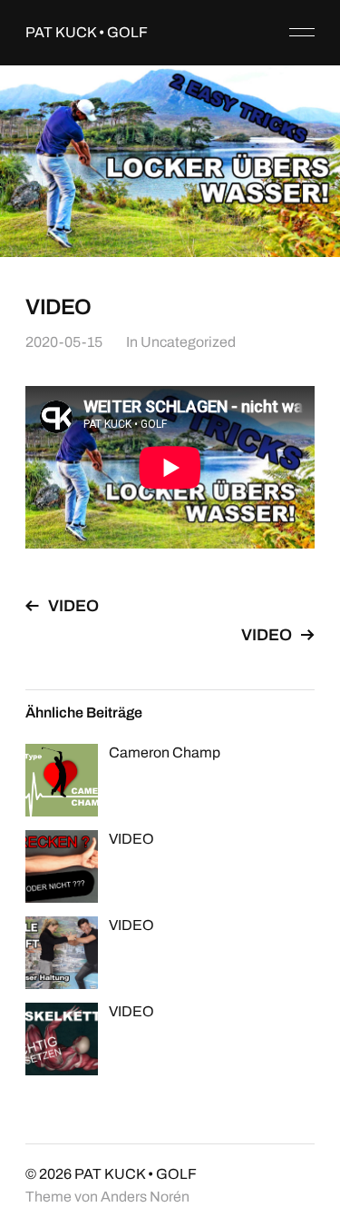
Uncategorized (188, 342)
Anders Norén (145, 1196)
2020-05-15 (63, 342)
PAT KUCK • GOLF (86, 32)
